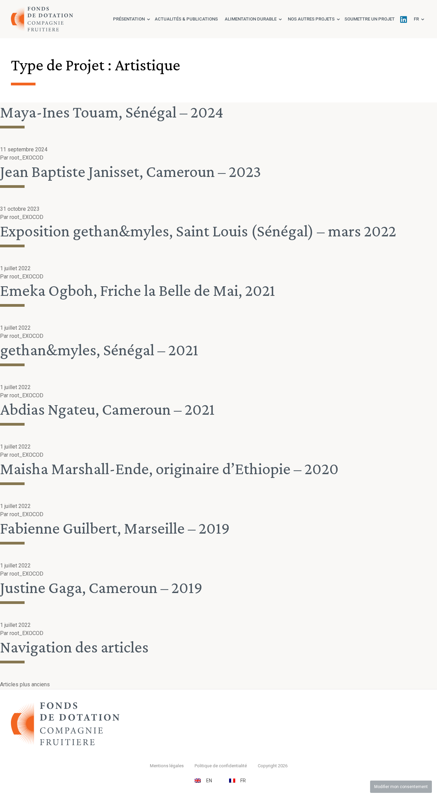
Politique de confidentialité (221, 765)
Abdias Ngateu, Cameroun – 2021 (107, 409)
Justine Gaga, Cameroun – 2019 (101, 587)
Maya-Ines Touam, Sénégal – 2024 (111, 112)
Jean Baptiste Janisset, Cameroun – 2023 (130, 171)
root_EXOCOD (26, 157)
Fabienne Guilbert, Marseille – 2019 (115, 528)
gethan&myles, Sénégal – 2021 (99, 350)
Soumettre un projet (369, 19)
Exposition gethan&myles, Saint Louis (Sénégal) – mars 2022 (198, 231)
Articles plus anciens (25, 684)
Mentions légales (167, 765)
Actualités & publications (186, 19)
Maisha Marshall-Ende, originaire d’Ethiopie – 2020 (169, 468)
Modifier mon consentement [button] (401, 786)
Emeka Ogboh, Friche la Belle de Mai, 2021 (137, 290)
